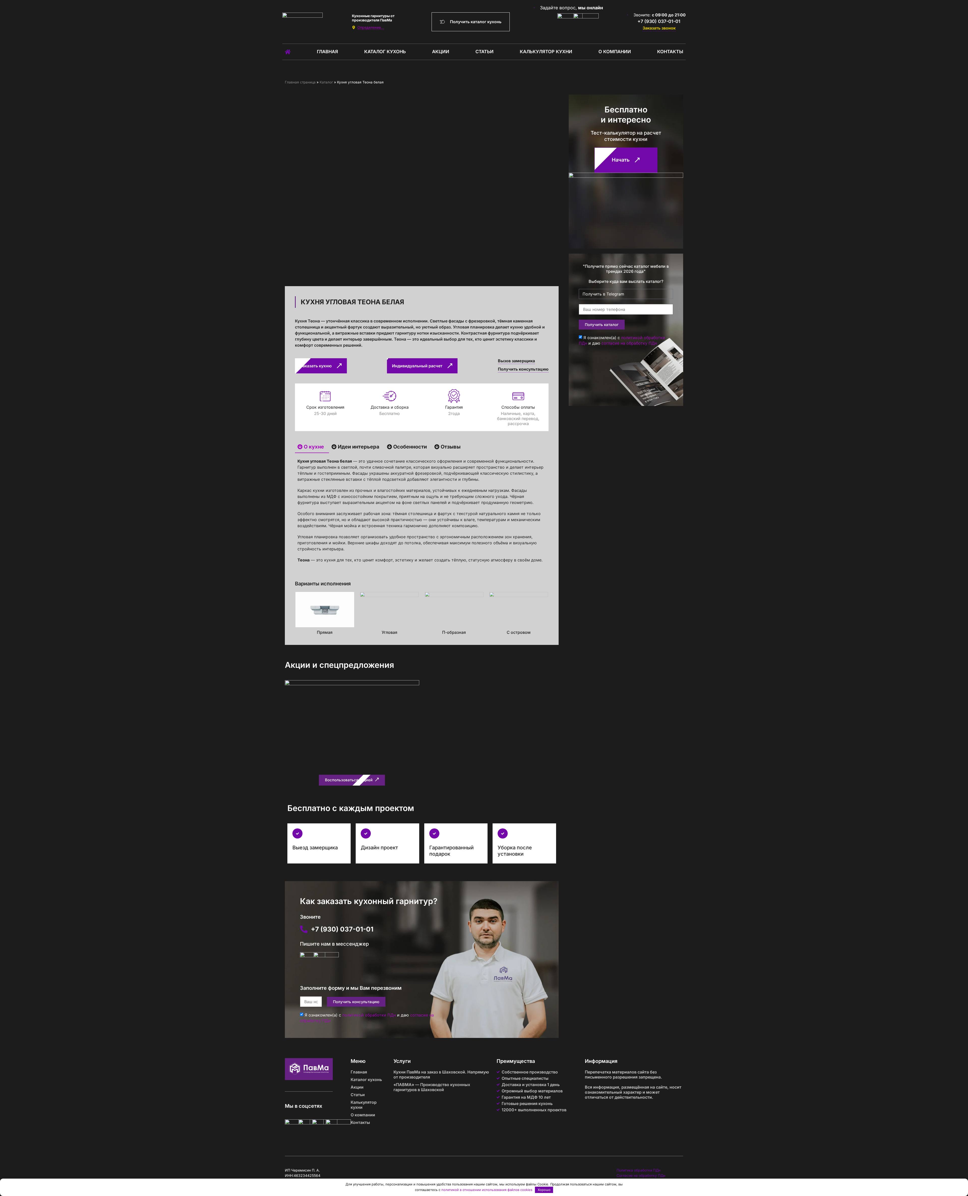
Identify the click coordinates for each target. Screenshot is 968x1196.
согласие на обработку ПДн (629, 342)
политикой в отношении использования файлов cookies (486, 1190)
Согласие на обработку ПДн (641, 1175)
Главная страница (300, 82)
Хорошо (544, 1190)
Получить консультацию (523, 369)
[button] (352, 780)
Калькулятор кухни (546, 51)
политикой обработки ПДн (369, 1015)
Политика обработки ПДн (638, 1170)
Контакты (670, 51)
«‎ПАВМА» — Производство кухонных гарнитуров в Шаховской (432, 1087)
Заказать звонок (659, 28)
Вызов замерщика (516, 360)
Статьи (484, 51)
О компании (614, 51)
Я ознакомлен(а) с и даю (622, 340)
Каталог (326, 82)
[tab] (312, 447)
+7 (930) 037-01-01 (659, 21)
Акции (440, 51)
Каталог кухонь (385, 51)
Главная (327, 51)
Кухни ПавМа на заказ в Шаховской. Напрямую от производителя (441, 1074)
